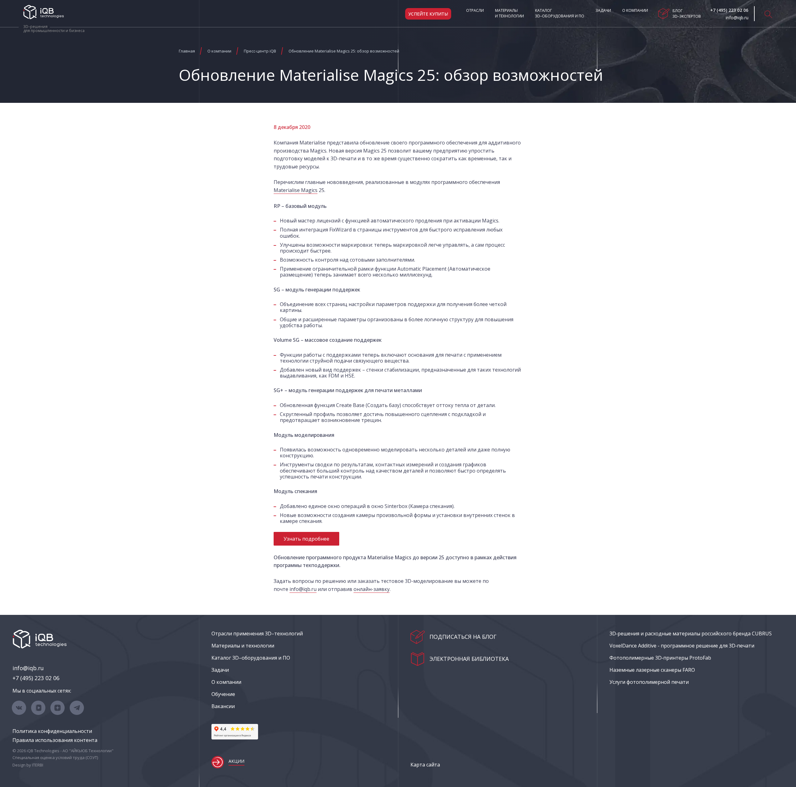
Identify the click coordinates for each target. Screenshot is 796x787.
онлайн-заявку (372, 589)
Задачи (603, 10)
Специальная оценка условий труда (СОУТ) (55, 757)
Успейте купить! (428, 14)
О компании (635, 10)
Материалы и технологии (509, 13)
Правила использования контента (54, 740)
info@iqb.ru (303, 589)
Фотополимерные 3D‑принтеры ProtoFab (660, 657)
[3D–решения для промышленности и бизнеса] (43, 12)
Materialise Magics (295, 190)
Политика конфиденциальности (52, 731)
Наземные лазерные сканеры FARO (652, 669)
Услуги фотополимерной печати (649, 682)
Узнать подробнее (306, 538)
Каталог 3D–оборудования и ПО (559, 13)
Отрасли (475, 10)
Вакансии (223, 706)
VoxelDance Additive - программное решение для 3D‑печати (681, 645)
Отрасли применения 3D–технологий (257, 633)
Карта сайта (425, 764)
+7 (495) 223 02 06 (35, 678)
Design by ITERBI (27, 765)
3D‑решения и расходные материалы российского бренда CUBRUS (690, 633)
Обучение (223, 694)
